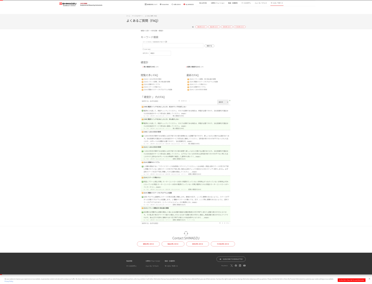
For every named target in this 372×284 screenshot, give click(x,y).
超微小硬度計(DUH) (195, 66)
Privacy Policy (9, 281)
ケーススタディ (131, 266)
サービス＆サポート (137, 15)
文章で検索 (147, 49)
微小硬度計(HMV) (151, 66)
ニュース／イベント (152, 266)
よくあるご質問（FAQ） (151, 15)
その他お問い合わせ (223, 244)
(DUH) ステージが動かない (152, 87)
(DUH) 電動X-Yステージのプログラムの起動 (158, 89)
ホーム (128, 15)
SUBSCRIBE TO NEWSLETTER (233, 259)
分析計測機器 (83, 3)
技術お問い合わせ (197, 244)
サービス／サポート (171, 266)
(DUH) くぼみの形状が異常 (152, 79)
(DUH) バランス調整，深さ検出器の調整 (157, 81)
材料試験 (154, 30)
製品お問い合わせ (173, 244)
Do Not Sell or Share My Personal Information (351, 280)
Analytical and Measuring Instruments (91, 5)
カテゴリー (146, 53)
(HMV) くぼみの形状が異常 (152, 132)
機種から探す (145, 30)
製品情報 (129, 261)
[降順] (229, 101)
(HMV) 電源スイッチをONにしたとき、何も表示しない (161, 119)
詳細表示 (183, 113)
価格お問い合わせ (148, 244)
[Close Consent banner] (369, 279)
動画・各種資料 (170, 261)
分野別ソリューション (153, 261)
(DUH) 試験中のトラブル (152, 84)
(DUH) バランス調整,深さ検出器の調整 (156, 208)
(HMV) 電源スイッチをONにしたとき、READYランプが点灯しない (165, 106)
